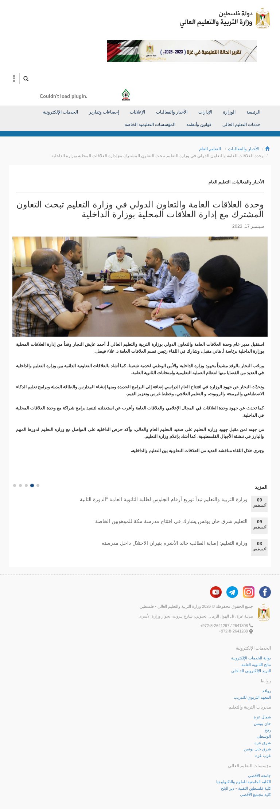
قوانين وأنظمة (198, 124)
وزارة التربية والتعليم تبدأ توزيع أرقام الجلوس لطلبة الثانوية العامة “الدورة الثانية (164, 499)
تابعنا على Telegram (232, 592)
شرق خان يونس (257, 749)
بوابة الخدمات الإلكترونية (251, 658)
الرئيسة (253, 112)
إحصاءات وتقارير (104, 112)
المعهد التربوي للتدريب (252, 697)
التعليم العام (210, 148)
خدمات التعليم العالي (241, 124)
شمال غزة (262, 717)
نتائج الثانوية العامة (256, 664)
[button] (14, 78)
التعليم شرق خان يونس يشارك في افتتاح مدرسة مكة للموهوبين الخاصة (171, 521)
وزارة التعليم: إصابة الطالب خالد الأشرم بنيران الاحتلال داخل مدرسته (175, 543)
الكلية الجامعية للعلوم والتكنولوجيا (243, 782)
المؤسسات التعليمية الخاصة (150, 124)
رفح (268, 730)
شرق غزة (262, 743)
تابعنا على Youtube (216, 592)
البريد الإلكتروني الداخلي (251, 671)
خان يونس (262, 723)
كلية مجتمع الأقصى (255, 794)
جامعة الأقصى (259, 775)
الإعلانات (137, 112)
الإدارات (205, 112)
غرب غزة (263, 755)
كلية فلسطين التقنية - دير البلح (246, 788)
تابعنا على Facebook (265, 592)
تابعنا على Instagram (248, 592)
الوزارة (229, 112)
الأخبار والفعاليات (171, 112)
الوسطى (264, 736)
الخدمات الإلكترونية (60, 112)
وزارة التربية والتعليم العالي (224, 18)
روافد (266, 691)
